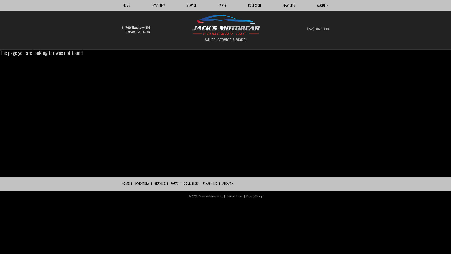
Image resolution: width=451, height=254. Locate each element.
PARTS (222, 5)
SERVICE (191, 5)
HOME (126, 5)
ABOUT (321, 5)
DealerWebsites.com (210, 196)
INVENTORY (158, 5)
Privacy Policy (254, 196)
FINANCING (289, 5)
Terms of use (234, 196)
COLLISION (254, 5)
